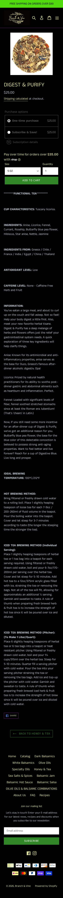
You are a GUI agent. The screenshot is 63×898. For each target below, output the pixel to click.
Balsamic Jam (46, 776)
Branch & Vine (23, 886)
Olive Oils (45, 763)
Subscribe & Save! (25, 132)
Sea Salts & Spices (20, 776)
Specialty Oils (21, 769)
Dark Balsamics (44, 756)
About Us (19, 795)
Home (12, 756)
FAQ (32, 795)
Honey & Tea (42, 769)
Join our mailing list (31, 806)
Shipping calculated (16, 99)
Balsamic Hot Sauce (20, 782)
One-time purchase (25, 120)
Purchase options (16, 112)
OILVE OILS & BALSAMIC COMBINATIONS (31, 789)
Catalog (25, 756)
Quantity (48, 164)
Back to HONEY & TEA (34, 734)
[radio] (8, 120)
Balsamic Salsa (47, 782)
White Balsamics (23, 763)
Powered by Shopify (46, 886)
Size (7, 164)
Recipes (45, 795)
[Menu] (57, 18)
